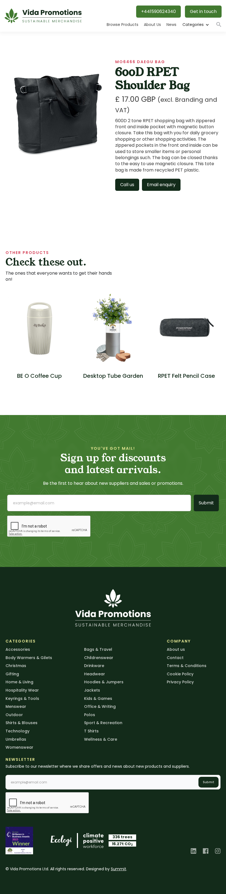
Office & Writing (100, 706)
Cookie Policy (180, 674)
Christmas (16, 665)
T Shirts (91, 731)
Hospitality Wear (22, 690)
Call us (127, 184)
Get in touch (203, 11)
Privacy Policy (180, 682)
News (171, 24)
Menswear (16, 706)
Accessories (18, 649)
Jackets (92, 690)
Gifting (12, 674)
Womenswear (19, 747)
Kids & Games (98, 698)
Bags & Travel (98, 649)
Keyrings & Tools (22, 698)
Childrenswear (98, 657)
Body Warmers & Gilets (29, 657)
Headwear (94, 674)
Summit (118, 869)
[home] (43, 15)
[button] (195, 24)
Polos (89, 715)
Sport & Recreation (103, 723)
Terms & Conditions (186, 665)
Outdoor (14, 715)
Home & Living (19, 682)
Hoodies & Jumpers (103, 682)
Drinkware (94, 665)
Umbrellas (16, 739)
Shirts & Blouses (21, 723)
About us (176, 649)
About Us (152, 24)
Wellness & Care (100, 739)
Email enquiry (161, 184)
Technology (17, 731)
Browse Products (122, 24)
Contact (175, 657)
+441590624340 (158, 11)
